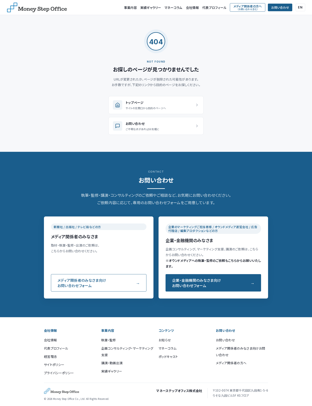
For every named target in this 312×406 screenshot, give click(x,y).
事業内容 (130, 7)
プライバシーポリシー (59, 373)
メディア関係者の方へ (231, 363)
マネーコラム (173, 7)
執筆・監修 (108, 340)
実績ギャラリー (150, 7)
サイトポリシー (54, 364)
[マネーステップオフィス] (37, 7)
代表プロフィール (214, 7)
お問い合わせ (280, 7)
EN (300, 7)
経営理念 (50, 356)
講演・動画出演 (111, 363)
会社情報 (192, 7)
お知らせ (165, 340)
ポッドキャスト (168, 356)
